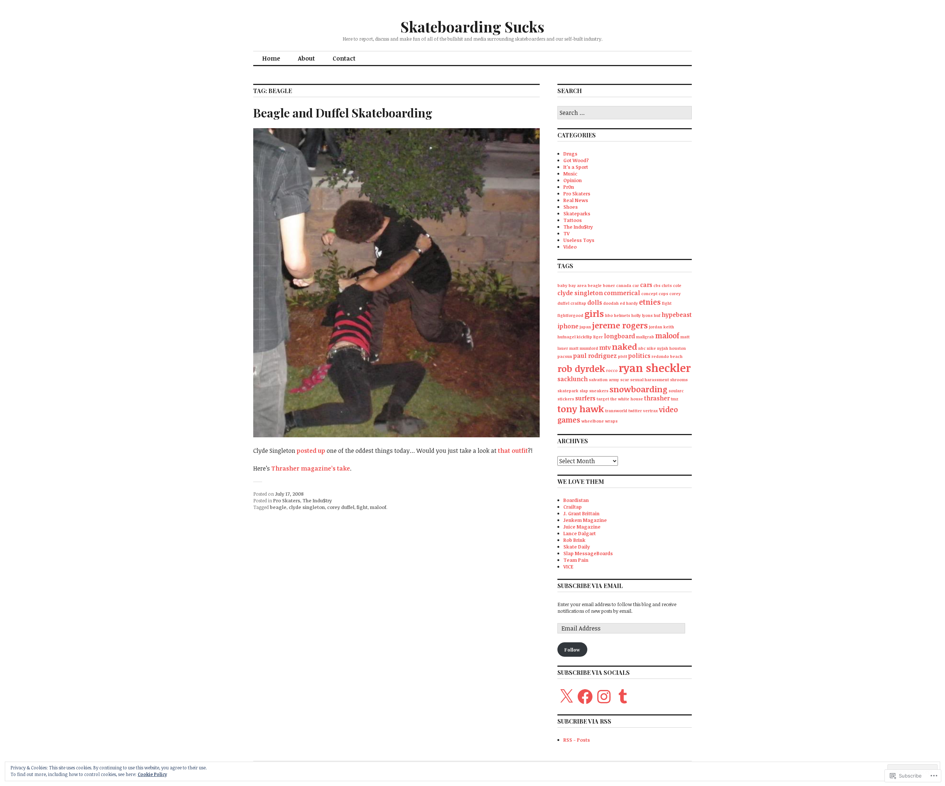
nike (651, 348)
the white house (626, 398)
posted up (311, 451)
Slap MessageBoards (588, 553)
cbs (656, 285)
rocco (612, 370)
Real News (575, 200)
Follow (572, 649)
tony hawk (580, 409)
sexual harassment (649, 379)
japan (585, 326)
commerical (622, 293)
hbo (609, 315)
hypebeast (677, 315)
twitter (635, 410)
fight (362, 507)
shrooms (679, 379)
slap (584, 390)
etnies (650, 302)
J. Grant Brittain (581, 513)
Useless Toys (578, 240)
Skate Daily (576, 546)
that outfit (513, 451)
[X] (566, 696)
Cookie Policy (152, 774)
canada (623, 285)
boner (609, 285)
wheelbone (592, 421)
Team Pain (575, 560)
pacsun (564, 356)
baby (562, 285)
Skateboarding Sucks (472, 26)
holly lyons (642, 315)
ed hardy (629, 303)
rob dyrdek (581, 368)
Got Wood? (576, 160)
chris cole (671, 285)
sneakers (598, 390)
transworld (616, 410)
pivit (622, 356)
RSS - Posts (576, 740)
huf (657, 315)
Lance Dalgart (579, 533)
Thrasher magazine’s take (310, 468)
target (603, 398)
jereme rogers (620, 325)
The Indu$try (317, 500)
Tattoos (572, 220)
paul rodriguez (595, 356)
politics (639, 356)
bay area (577, 285)
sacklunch (572, 379)
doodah (611, 303)
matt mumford (583, 348)
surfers (585, 398)
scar (624, 379)
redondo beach (667, 356)
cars (646, 285)
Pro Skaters (286, 500)
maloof (378, 507)
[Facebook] (585, 696)
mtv (605, 348)
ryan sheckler (655, 367)
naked (624, 346)
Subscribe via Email (590, 586)
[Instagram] (604, 696)
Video (570, 246)
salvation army (604, 379)
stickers (565, 398)
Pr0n (568, 187)
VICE (568, 566)
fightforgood (570, 315)
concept (649, 293)
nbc (642, 348)
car (635, 285)
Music (570, 173)
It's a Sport (575, 167)
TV (566, 233)
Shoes (570, 207)
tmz (674, 398)
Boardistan (576, 500)
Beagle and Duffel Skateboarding (342, 112)
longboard (619, 336)
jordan (655, 326)
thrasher (657, 398)
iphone (567, 326)
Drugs (570, 153)
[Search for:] (624, 113)
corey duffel (340, 507)
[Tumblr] (623, 696)
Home (271, 58)
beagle (278, 507)
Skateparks (576, 213)
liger (598, 336)
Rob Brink (574, 540)
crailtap (578, 303)
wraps (611, 421)
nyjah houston (671, 348)
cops (663, 293)
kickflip (584, 336)
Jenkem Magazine (585, 520)
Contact (344, 58)
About (306, 58)
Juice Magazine (582, 526)
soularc (676, 390)
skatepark (567, 390)
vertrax (650, 410)
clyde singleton (307, 507)
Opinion (572, 180)
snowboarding (638, 388)
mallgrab (645, 336)
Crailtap (572, 506)
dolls (594, 302)
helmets (622, 315)
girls (594, 313)
